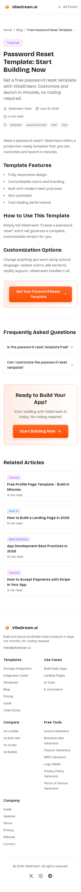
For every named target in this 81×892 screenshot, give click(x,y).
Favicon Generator (57, 750)
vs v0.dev (10, 745)
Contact (9, 844)
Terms (7, 823)
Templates (10, 682)
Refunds (9, 837)
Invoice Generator (56, 731)
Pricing (8, 696)
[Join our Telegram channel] (50, 876)
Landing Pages (54, 675)
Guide (7, 703)
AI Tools (49, 682)
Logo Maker (52, 764)
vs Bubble (10, 752)
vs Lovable (10, 731)
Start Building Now (37, 431)
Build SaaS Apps (55, 669)
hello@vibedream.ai (17, 648)
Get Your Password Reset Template (38, 294)
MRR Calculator (55, 757)
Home (7, 30)
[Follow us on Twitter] (31, 876)
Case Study (11, 710)
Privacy (8, 830)
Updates (9, 816)
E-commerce (53, 689)
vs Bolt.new (11, 738)
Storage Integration (17, 669)
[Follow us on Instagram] (40, 876)
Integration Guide (15, 675)
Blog (19, 30)
